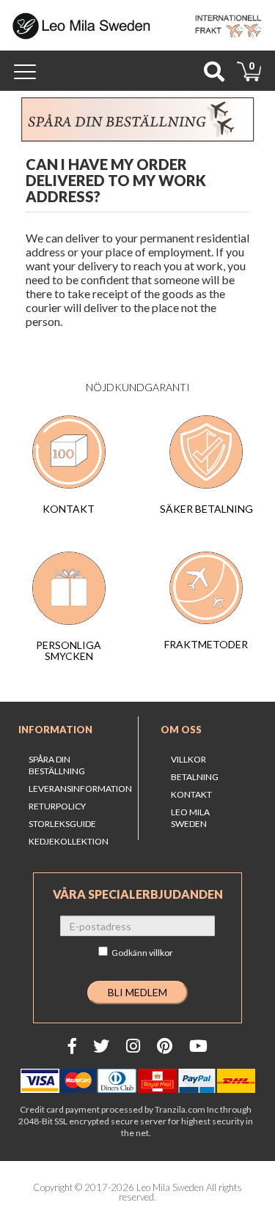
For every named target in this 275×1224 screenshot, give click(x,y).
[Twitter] (101, 1046)
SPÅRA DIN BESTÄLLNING (57, 765)
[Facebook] (72, 1046)
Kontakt (191, 794)
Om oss (181, 729)
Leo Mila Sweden (190, 817)
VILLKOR (188, 759)
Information (55, 729)
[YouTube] (198, 1046)
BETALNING (195, 776)
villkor (161, 952)
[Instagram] (133, 1046)
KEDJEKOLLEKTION (69, 841)
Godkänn (142, 952)
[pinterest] (164, 1046)
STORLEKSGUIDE (62, 823)
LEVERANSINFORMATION (80, 788)
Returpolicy (57, 806)
